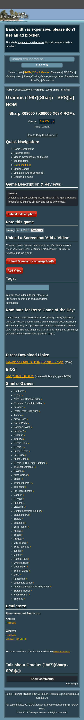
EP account (42, 295)
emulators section (61, 651)
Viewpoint (20, 506)
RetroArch (11, 623)
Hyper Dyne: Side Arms (27, 411)
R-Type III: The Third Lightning (30, 463)
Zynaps (18, 550)
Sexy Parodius (22, 546)
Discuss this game (23, 177)
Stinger (18, 479)
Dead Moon (21, 566)
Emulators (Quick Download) (29, 172)
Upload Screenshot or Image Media (31, 261)
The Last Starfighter (25, 467)
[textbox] (23, 287)
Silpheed (19, 598)
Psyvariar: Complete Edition (29, 403)
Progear (19, 538)
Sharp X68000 (22, 90)
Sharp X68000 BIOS (20, 376)
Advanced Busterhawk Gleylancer (33, 586)
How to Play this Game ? (42, 134)
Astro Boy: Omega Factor (28, 399)
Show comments (42, 678)
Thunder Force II (23, 483)
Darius (18, 554)
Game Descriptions (24, 149)
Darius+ (19, 495)
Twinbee (19, 439)
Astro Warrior (21, 475)
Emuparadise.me (39, 712)
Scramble (20, 523)
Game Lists (48, 80)
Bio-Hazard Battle (24, 491)
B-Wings (19, 471)
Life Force (20, 391)
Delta (17, 574)
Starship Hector (23, 590)
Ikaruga (19, 415)
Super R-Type (22, 451)
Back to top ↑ (72, 683)
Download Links (22, 165)
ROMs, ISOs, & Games (36, 72)
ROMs (9, 90)
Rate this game (22, 153)
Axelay (18, 531)
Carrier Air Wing (23, 427)
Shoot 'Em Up (46, 121)
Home (11, 72)
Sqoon (18, 534)
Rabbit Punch (22, 594)
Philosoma (20, 578)
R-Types (19, 498)
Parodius (19, 407)
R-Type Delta (21, 443)
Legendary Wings (24, 582)
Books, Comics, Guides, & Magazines (43, 76)
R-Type (18, 395)
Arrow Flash (21, 419)
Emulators (56, 72)
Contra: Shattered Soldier (28, 511)
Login (20, 72)
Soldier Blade (22, 570)
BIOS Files (69, 72)
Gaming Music (14, 76)
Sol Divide (20, 455)
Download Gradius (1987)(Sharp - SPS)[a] (35, 362)
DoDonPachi (21, 423)
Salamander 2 (22, 515)
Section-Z (20, 431)
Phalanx (19, 503)
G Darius (19, 435)
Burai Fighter (21, 526)
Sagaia (18, 518)
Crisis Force (21, 542)
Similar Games (21, 169)
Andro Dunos (22, 459)
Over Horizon (22, 562)
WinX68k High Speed (16, 639)
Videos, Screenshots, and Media (31, 157)
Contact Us (42, 698)
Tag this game (21, 161)
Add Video (14, 270)
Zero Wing (20, 487)
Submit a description (21, 214)
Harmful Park (21, 559)
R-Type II (19, 447)
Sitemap (18, 694)
